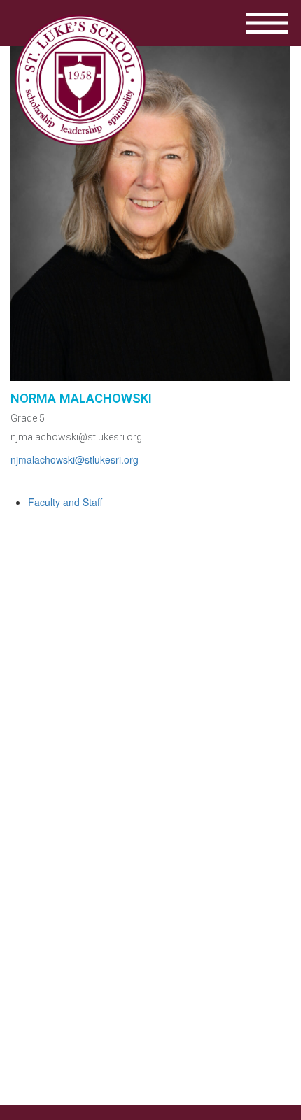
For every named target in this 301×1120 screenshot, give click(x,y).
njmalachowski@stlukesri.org (76, 437)
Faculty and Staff (65, 502)
